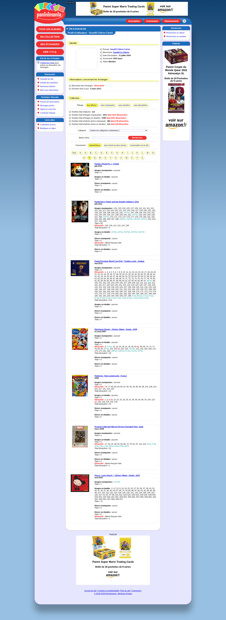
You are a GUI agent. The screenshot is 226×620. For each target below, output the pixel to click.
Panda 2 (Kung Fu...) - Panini (107, 164)
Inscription (134, 21)
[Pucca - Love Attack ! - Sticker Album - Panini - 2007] (80, 491)
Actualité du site (46, 79)
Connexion (152, 21)
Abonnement (171, 21)
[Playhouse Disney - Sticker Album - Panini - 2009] (80, 349)
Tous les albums (50, 29)
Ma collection (49, 36)
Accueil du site (90, 591)
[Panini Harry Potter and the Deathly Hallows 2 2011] (80, 222)
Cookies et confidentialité (108, 591)
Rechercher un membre (176, 36)
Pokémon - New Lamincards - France (111, 376)
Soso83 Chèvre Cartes (120, 49)
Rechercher (176, 28)
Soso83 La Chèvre (121, 52)
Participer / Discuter (50, 97)
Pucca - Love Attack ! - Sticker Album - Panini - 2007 (117, 475)
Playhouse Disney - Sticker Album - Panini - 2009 (116, 329)
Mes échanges (49, 44)
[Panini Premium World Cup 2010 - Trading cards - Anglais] (80, 275)
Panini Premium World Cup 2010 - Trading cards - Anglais (119, 261)
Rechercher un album (175, 33)
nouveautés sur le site (139, 145)
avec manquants (108, 105)
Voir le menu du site (77, 29)
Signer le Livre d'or (48, 109)
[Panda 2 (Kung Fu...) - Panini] (80, 176)
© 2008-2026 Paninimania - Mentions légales (113, 594)
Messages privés (47, 105)
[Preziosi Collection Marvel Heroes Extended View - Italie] (80, 447)
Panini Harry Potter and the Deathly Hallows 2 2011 (117, 202)
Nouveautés (50, 74)
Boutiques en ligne (48, 128)
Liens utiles (50, 120)
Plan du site (125, 591)
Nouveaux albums (47, 86)
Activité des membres (49, 83)
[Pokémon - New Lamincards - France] (80, 396)
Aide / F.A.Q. (50, 52)
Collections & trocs (48, 125)
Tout (74, 153)
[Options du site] (184, 21)
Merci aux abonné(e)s (49, 90)
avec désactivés (140, 105)
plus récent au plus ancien (115, 145)
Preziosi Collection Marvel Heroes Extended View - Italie (119, 427)
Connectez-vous (47, 63)
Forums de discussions (49, 102)
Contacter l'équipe (47, 113)
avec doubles (124, 105)
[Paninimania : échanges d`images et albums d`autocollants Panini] (50, 20)
